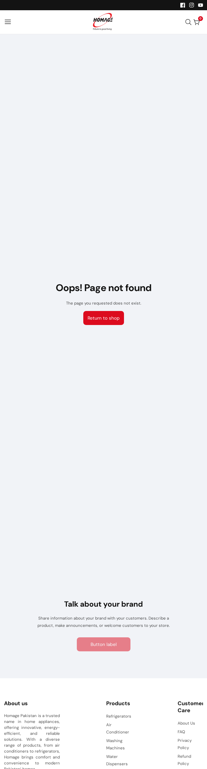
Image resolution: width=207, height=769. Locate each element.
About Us (186, 723)
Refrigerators (118, 716)
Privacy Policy (185, 744)
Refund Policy (184, 760)
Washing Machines (115, 744)
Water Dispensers (117, 760)
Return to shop (104, 318)
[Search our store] (189, 22)
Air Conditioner (117, 728)
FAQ (181, 732)
